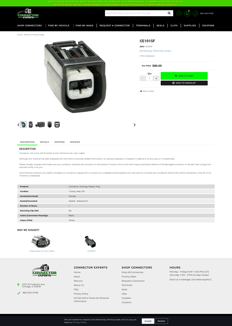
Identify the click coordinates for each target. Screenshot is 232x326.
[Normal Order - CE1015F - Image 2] (30, 124)
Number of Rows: (28, 206)
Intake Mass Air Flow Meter (42, 251)
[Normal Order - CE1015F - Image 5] (57, 124)
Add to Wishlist (186, 83)
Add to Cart (186, 76)
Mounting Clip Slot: (29, 210)
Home (19, 35)
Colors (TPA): (26, 220)
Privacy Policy (79, 322)
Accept (148, 321)
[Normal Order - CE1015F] (76, 76)
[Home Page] (44, 272)
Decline (161, 321)
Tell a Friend (148, 91)
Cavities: (24, 191)
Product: (24, 186)
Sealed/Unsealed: (28, 201)
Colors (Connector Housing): (34, 215)
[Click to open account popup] (179, 13)
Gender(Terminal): (29, 196)
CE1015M (91, 251)
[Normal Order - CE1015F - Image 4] (49, 124)
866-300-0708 (30, 293)
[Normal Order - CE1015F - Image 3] (40, 124)
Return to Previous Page (34, 35)
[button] (139, 13)
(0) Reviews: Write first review (155, 51)
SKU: (142, 46)
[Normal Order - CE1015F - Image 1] (23, 124)
